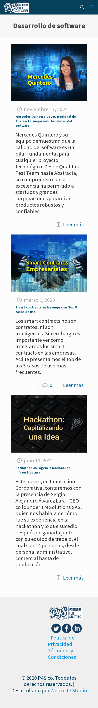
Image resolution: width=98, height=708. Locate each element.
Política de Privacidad (61, 640)
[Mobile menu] (92, 7)
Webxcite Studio (68, 690)
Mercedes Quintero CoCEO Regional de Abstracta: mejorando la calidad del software (45, 121)
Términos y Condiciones (62, 653)
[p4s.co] (16, 7)
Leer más (73, 224)
